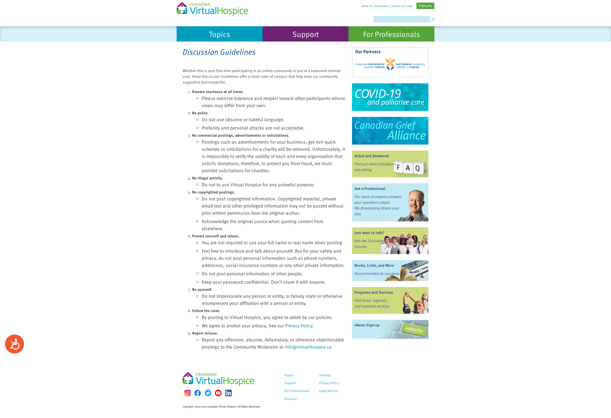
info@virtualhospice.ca (308, 346)
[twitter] (208, 393)
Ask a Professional (369, 188)
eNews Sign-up (366, 325)
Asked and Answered (371, 156)
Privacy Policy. (299, 325)
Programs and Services (373, 292)
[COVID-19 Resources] (390, 97)
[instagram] (187, 393)
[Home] (215, 8)
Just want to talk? (369, 232)
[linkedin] (228, 393)
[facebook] (197, 393)
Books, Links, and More (374, 265)
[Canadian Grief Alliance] (390, 131)
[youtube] (218, 393)
